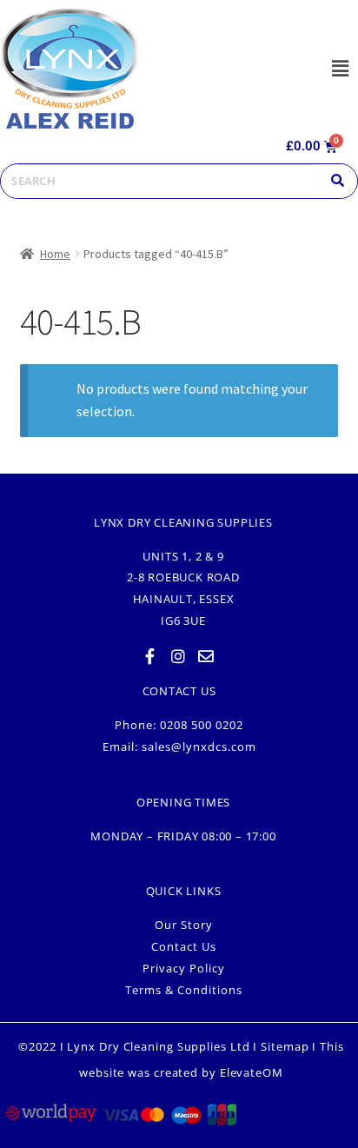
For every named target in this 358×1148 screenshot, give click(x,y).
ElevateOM (251, 1072)
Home (55, 254)
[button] (340, 68)
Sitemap (284, 1046)
